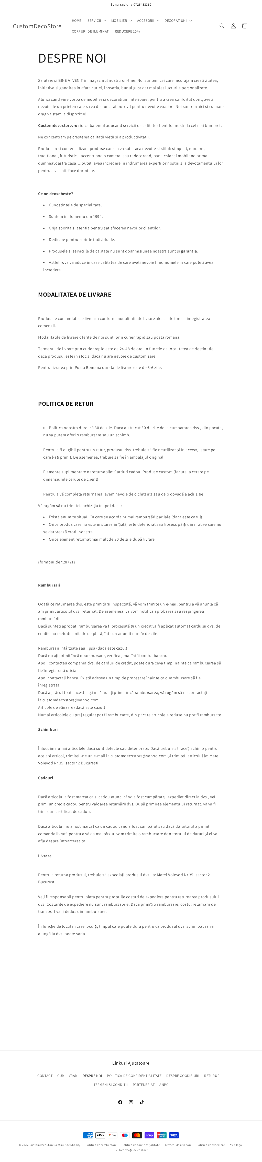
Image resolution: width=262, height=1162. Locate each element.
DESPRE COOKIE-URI (182, 1075)
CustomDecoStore (42, 1145)
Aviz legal (236, 1145)
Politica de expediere (211, 1145)
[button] (96, 20)
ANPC (163, 1084)
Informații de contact (133, 1150)
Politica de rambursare (101, 1145)
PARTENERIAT (144, 1084)
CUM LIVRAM (67, 1075)
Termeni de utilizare (178, 1145)
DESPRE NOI (92, 1075)
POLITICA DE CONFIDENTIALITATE (134, 1075)
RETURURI (212, 1075)
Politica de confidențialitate (141, 1145)
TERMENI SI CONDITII (111, 1084)
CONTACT (44, 1075)
